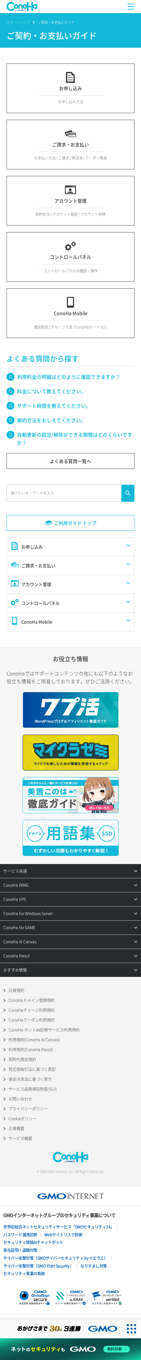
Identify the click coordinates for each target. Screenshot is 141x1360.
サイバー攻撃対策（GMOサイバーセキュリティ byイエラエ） (55, 1258)
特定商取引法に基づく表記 (32, 1069)
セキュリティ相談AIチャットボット (33, 1242)
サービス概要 (20, 1138)
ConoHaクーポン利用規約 (32, 1020)
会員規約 (16, 990)
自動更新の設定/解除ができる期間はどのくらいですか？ (74, 438)
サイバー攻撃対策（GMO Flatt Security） (38, 1266)
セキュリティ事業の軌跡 (24, 1273)
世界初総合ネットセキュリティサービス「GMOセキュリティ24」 (58, 1227)
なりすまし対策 (93, 1266)
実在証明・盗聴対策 (20, 1250)
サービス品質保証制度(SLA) (33, 1089)
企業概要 (16, 1128)
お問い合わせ (20, 1099)
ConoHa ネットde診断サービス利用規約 (44, 1030)
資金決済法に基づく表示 (30, 1079)
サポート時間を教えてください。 (54, 405)
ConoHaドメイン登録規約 (32, 1000)
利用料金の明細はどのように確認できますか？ (68, 376)
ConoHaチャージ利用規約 (32, 1010)
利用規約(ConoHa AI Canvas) (34, 1040)
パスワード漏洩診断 (20, 1235)
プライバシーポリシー (28, 1109)
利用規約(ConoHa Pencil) (31, 1050)
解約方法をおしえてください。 (51, 420)
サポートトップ (18, 22)
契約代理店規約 (22, 1059)
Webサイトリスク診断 (63, 1235)
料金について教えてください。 (51, 391)
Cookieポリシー (22, 1119)
